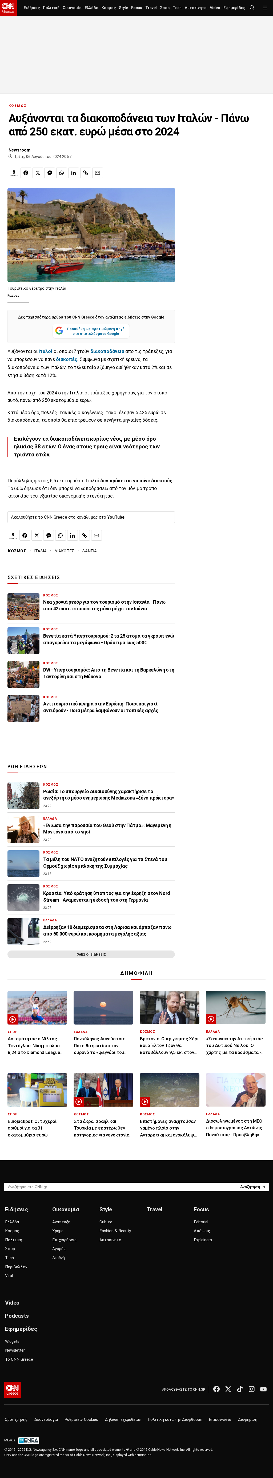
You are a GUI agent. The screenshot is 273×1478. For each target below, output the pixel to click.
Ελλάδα (91, 8)
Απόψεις (202, 1230)
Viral (9, 1275)
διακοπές (66, 359)
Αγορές (59, 1248)
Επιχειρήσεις (64, 1240)
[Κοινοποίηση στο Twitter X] (38, 173)
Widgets (12, 1341)
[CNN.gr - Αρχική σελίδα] (12, 1390)
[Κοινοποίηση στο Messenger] (49, 173)
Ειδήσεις (32, 8)
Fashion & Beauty (115, 1230)
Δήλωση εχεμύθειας (123, 1419)
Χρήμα (57, 1230)
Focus (136, 8)
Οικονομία (72, 8)
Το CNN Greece (19, 1359)
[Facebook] (216, 1389)
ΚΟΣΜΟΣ (18, 106)
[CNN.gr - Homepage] (8, 8)
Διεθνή (58, 1257)
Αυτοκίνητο (196, 8)
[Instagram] (251, 1389)
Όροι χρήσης (16, 1419)
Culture (105, 1222)
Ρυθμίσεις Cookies (81, 1419)
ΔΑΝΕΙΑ (89, 551)
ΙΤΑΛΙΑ (40, 551)
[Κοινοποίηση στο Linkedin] (73, 173)
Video (215, 8)
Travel (151, 8)
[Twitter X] (228, 1389)
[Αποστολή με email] (97, 173)
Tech (177, 8)
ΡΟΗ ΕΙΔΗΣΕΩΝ (27, 766)
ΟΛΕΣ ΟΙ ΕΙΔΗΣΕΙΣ (91, 954)
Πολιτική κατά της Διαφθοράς (175, 1419)
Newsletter (15, 1350)
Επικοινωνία (220, 1419)
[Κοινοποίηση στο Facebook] (26, 173)
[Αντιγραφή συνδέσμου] (85, 173)
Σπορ (165, 8)
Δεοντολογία (46, 1419)
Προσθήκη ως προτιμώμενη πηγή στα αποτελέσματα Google (96, 331)
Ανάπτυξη (61, 1222)
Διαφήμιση (247, 1419)
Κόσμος (109, 8)
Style (123, 8)
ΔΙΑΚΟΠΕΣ (64, 551)
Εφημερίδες (234, 8)
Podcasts (17, 1316)
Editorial (201, 1222)
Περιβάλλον (16, 1266)
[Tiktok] (240, 1389)
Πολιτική (51, 8)
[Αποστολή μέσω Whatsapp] (61, 173)
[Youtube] (263, 1389)
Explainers (203, 1240)
